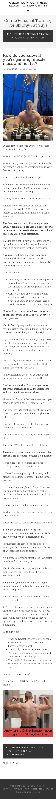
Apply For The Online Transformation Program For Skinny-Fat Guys (28, 36)
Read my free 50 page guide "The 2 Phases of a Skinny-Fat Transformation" (24, 751)
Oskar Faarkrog (28, 4)
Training (16, 763)
